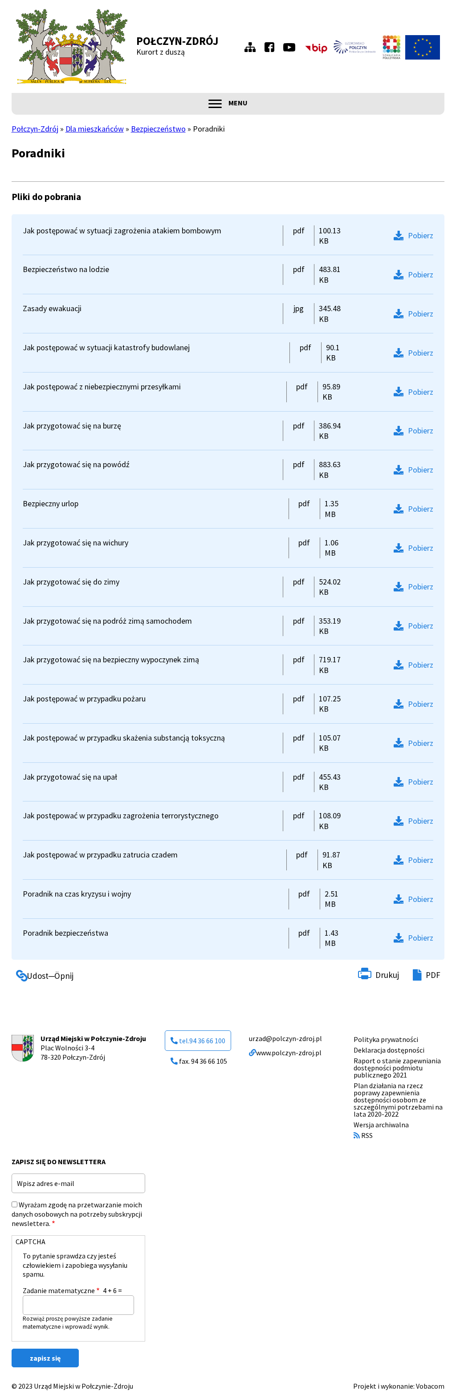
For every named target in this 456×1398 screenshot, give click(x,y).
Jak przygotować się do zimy (71, 582)
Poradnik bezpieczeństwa (65, 933)
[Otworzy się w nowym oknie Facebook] (272, 47)
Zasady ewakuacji (52, 308)
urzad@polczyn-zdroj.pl (285, 1038)
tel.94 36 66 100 (202, 1040)
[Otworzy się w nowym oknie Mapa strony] (252, 47)
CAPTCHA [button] (30, 1241)
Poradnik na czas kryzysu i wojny (77, 894)
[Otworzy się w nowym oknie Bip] (316, 47)
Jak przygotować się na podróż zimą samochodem (107, 621)
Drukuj (387, 974)
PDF (433, 974)
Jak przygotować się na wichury (75, 542)
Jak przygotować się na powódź (76, 464)
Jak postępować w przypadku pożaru (84, 698)
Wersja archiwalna (381, 1124)
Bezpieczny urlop (50, 503)
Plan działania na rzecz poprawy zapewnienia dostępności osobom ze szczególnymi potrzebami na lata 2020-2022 (398, 1099)
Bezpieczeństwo (158, 129)
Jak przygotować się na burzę (72, 426)
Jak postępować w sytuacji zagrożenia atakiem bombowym (122, 230)
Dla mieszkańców (94, 129)
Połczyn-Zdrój (177, 41)
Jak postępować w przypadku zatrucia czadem (100, 854)
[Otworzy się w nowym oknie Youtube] (291, 47)
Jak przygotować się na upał (70, 777)
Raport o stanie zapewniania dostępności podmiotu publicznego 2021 (397, 1067)
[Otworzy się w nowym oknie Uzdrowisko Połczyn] (355, 47)
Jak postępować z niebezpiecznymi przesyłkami (102, 386)
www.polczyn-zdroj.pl (289, 1052)
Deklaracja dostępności (389, 1049)
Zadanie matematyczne (59, 1290)
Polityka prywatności (386, 1039)
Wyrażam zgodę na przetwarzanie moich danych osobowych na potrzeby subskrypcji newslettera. (77, 1214)
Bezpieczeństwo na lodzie (66, 269)
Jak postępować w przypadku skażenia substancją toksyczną (124, 738)
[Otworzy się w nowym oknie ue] (422, 47)
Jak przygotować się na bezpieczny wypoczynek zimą (111, 659)
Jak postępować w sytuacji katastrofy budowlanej (106, 347)
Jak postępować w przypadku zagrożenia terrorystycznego (121, 815)
